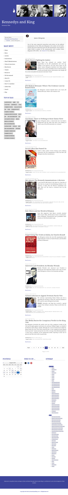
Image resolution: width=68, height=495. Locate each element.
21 (15, 372)
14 (54, 347)
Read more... (28, 80)
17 (4, 372)
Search (6, 89)
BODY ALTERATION (51, 172)
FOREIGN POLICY (15, 109)
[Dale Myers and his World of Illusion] (31, 217)
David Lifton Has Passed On (35, 149)
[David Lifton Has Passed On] (31, 159)
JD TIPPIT (44, 225)
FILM (9, 109)
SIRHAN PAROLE (56, 311)
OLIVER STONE (8, 126)
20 (12, 372)
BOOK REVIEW (45, 202)
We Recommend (9, 75)
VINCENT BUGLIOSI (53, 202)
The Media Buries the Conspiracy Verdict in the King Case (45, 321)
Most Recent (8, 67)
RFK (19, 126)
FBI (5, 109)
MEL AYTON (61, 202)
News (6, 53)
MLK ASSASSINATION (9, 123)
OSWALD (15, 126)
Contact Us (7, 81)
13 (52, 347)
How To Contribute (9, 83)
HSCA (19, 114)
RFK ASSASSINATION (9, 128)
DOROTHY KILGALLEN (47, 76)
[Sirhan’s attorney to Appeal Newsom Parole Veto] (31, 302)
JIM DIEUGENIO (34, 226)
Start (28, 347)
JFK (5, 116)
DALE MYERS (50, 225)
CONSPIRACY (14, 104)
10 (43, 347)
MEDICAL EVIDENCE (9, 121)
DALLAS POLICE (17, 107)
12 (49, 347)
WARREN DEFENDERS (9, 135)
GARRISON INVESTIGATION (11, 114)
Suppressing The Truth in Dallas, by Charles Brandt (45, 235)
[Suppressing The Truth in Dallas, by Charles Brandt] (31, 244)
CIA (18, 102)
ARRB (14, 102)
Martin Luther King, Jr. (37, 337)
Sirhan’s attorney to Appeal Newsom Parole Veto (44, 296)
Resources (7, 72)
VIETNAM (18, 128)
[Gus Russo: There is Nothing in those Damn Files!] (31, 128)
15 (57, 347)
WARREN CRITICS (8, 133)
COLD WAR (7, 104)
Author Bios (8, 86)
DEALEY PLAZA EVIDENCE (55, 256)
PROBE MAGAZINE (47, 339)
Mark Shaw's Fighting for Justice (37, 60)
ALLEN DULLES (8, 102)
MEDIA (17, 119)
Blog (6, 92)
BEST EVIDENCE (43, 172)
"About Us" (44, 50)
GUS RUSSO (35, 140)
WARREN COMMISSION (10, 131)
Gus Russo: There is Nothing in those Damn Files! (44, 119)
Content (8, 40)
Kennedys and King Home (11, 39)
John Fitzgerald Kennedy (37, 75)
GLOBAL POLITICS (56, 287)
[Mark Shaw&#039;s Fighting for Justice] (31, 65)
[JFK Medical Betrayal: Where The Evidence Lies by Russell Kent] (31, 98)
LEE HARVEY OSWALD (9, 119)
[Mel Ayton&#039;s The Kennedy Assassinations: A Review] (31, 190)
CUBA (20, 104)
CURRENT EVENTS (9, 107)
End (63, 347)
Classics (7, 69)
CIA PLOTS (48, 287)
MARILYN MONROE (57, 76)
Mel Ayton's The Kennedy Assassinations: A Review (45, 180)
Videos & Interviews (10, 64)
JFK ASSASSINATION (12, 116)
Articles (7, 55)
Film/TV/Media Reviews (11, 61)
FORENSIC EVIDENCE (9, 111)
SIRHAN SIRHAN (48, 311)
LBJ (19, 116)
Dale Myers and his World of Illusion (39, 211)
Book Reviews (8, 58)
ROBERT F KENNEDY (37, 311)
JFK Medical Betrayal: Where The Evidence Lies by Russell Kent (44, 87)
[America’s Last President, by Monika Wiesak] (31, 275)
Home (6, 50)
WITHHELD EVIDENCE (9, 138)
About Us (7, 78)
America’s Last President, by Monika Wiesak (42, 266)
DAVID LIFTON (36, 172)
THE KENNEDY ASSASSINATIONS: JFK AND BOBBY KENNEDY (39, 202)
